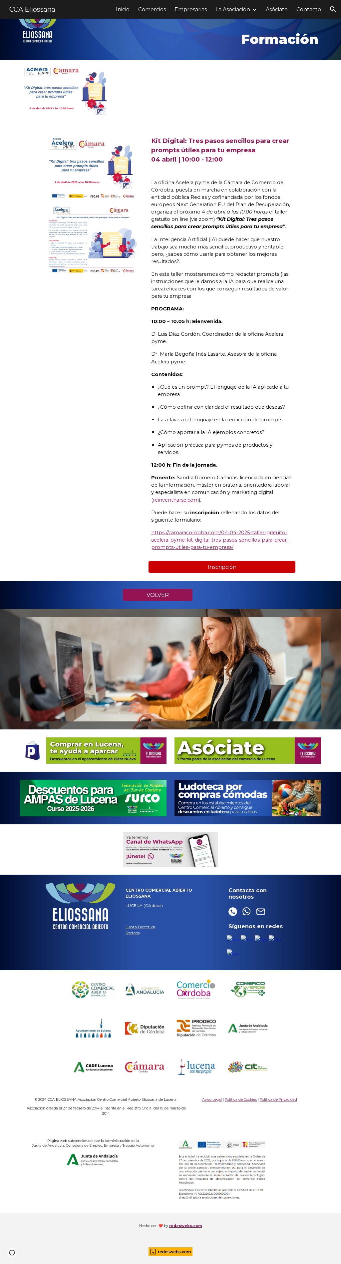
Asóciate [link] (277, 9)
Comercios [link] (152, 9)
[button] (333, 9)
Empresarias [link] (190, 9)
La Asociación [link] (232, 9)
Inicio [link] (123, 9)
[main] (196, 39)
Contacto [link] (308, 9)
